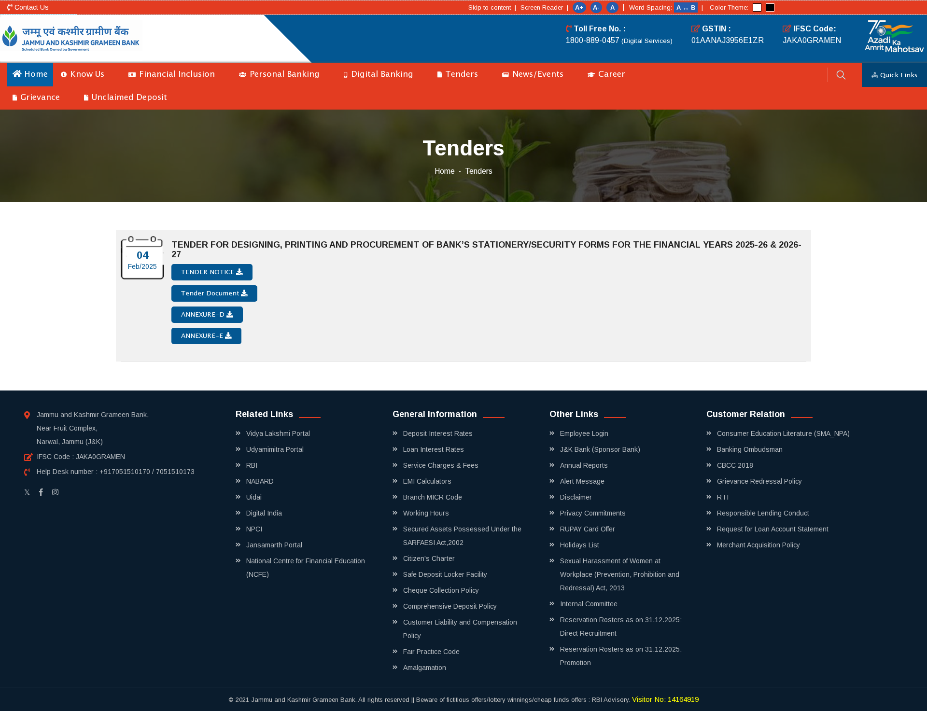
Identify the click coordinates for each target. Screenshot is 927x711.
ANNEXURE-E (203, 336)
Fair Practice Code (431, 651)
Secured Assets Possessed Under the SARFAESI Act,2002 (462, 535)
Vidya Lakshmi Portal (278, 433)
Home (35, 74)
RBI (251, 465)
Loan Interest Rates (433, 449)
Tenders (460, 74)
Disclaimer (576, 497)
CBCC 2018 (735, 465)
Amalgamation (424, 667)
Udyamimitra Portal (275, 449)
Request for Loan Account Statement (773, 529)
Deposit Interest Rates (438, 433)
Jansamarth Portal (274, 545)
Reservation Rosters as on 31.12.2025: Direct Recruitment (621, 626)
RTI (723, 497)
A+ (579, 7)
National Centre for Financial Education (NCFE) (305, 567)
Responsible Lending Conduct (763, 513)
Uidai (254, 497)
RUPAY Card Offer (587, 529)
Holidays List (579, 545)
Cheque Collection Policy (441, 590)
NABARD (260, 481)
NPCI (254, 529)
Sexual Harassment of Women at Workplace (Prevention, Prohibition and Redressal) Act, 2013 (619, 574)
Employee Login (584, 433)
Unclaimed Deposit (128, 98)
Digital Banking (381, 74)
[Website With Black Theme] (770, 7)
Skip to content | (492, 7)
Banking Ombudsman (750, 449)
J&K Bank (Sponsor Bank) (600, 449)
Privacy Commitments (593, 513)
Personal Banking (283, 74)
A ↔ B (686, 7)
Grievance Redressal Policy (759, 481)
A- (596, 7)
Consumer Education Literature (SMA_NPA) (783, 433)
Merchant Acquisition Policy (758, 545)
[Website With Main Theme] (757, 7)
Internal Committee (589, 604)
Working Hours (426, 513)
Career (610, 74)
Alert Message (582, 481)
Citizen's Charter (429, 558)
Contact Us (31, 7)
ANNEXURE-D (203, 314)
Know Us (86, 74)
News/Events (536, 74)
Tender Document (211, 293)
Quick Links (897, 75)
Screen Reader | (544, 7)
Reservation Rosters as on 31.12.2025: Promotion (621, 656)
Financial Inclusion (176, 74)
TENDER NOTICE (208, 272)
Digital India (264, 513)
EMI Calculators (427, 481)
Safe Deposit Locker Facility (445, 574)
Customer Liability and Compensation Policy (460, 629)
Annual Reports (584, 465)
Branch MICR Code (432, 497)
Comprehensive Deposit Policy (450, 606)
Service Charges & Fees (440, 465)
